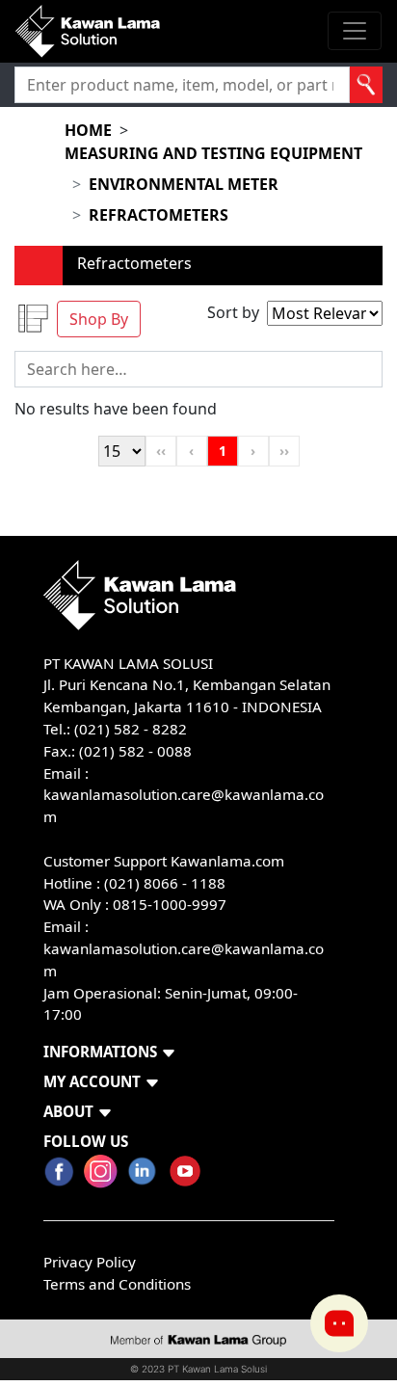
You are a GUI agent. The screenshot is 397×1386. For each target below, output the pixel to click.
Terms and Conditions (117, 1283)
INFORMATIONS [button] (100, 1051)
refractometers (158, 215)
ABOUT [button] (68, 1111)
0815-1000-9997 (169, 904)
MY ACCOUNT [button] (92, 1081)
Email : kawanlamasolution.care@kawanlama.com (183, 948)
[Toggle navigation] (355, 31)
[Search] (366, 85)
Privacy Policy (89, 1261)
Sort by (233, 312)
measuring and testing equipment (213, 153)
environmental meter (183, 184)
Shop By (98, 319)
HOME (88, 130)
